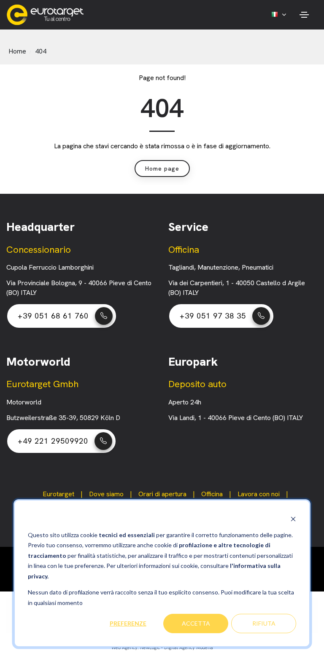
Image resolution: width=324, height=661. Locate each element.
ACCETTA (196, 623)
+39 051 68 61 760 (53, 316)
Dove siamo (106, 494)
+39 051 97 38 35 (213, 316)
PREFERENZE (128, 623)
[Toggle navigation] (304, 15)
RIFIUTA (263, 623)
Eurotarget (58, 494)
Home (17, 51)
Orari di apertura (162, 494)
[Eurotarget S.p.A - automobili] (47, 14)
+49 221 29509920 (53, 441)
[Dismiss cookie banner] (293, 519)
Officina (212, 494)
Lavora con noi (259, 494)
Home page (162, 168)
